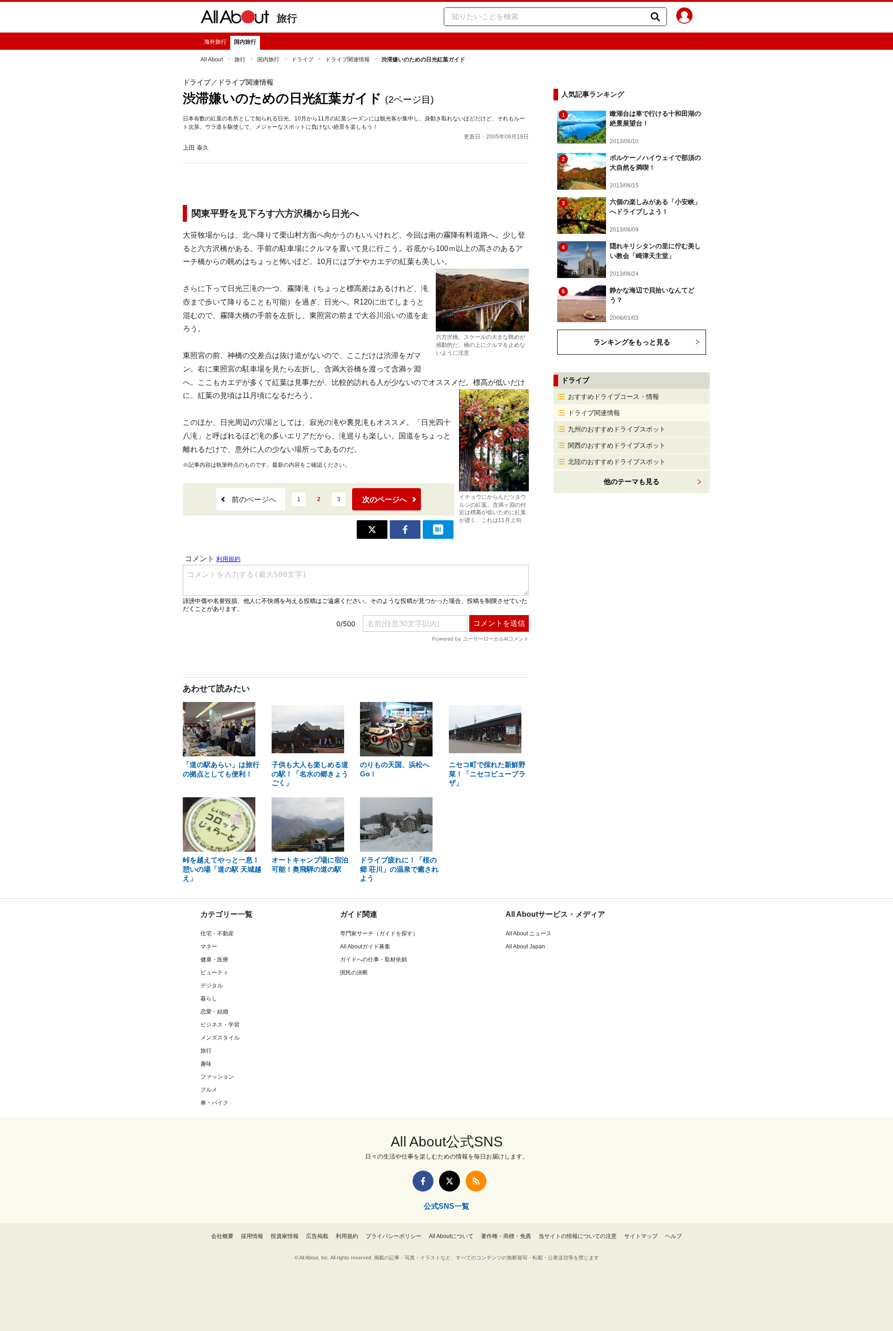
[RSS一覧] (476, 1181)
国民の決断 (354, 972)
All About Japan (525, 946)
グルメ (208, 1089)
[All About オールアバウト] (234, 18)
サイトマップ (641, 1236)
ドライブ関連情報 (347, 59)
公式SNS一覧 (446, 1206)
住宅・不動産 (217, 933)
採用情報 (252, 1236)
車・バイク (214, 1102)
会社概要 (222, 1236)
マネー (208, 946)
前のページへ (254, 499)
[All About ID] (684, 17)
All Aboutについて (451, 1236)
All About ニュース (529, 933)
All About (211, 59)
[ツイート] (372, 529)
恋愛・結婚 (214, 1011)
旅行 (287, 18)
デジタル (211, 985)
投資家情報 (285, 1236)
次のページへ (384, 499)
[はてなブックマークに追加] (438, 529)
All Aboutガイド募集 (365, 946)
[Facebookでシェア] (405, 529)
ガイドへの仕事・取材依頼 (373, 959)
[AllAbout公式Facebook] (423, 1181)
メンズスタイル (220, 1037)
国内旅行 (245, 42)
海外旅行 (215, 42)
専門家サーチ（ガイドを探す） (379, 933)
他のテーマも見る (632, 481)
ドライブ (302, 59)
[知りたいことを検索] (655, 16)
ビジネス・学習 (220, 1024)
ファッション (217, 1076)
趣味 (206, 1063)
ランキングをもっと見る (631, 342)
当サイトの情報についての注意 (578, 1236)
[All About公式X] (449, 1181)
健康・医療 (214, 959)
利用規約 (347, 1236)
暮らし (208, 998)
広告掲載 (317, 1236)
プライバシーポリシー (393, 1236)
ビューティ (214, 972)
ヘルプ (673, 1236)
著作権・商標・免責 (506, 1236)
